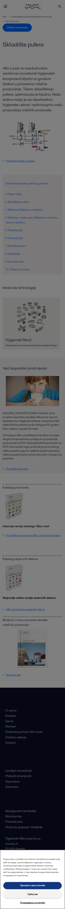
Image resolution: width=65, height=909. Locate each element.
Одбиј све (33, 894)
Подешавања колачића (32, 902)
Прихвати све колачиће (32, 885)
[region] (32, 879)
